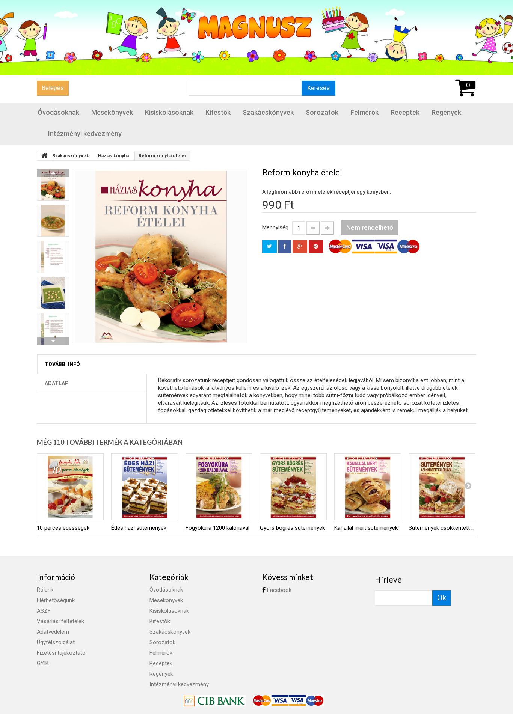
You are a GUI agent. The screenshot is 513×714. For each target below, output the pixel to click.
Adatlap (57, 383)
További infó (62, 364)
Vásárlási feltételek (60, 621)
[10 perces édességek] (70, 486)
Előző (53, 173)
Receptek (405, 112)
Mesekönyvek (112, 112)
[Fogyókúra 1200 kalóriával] (219, 486)
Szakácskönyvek (268, 112)
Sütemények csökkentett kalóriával (442, 527)
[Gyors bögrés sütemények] (293, 486)
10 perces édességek (63, 527)
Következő (53, 341)
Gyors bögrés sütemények (292, 527)
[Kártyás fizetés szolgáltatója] (215, 700)
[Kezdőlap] (44, 155)
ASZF (44, 610)
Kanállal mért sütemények (366, 527)
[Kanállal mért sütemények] (367, 486)
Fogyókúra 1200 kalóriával (217, 527)
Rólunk (45, 589)
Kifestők (218, 112)
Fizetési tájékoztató (61, 652)
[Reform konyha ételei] (161, 257)
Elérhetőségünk (56, 600)
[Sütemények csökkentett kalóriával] (442, 486)
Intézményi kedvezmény (85, 133)
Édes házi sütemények (138, 527)
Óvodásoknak (58, 112)
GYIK (43, 663)
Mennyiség (275, 227)
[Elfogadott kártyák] (288, 700)
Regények (446, 112)
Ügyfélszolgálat (56, 642)
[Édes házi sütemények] (144, 486)
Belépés (53, 88)
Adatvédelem (53, 631)
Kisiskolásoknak (169, 112)
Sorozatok (322, 112)
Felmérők (364, 112)
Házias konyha (113, 155)
